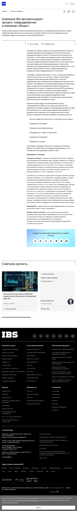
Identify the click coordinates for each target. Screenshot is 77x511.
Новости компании (16, 11)
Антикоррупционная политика (48, 445)
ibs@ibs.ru (9, 457)
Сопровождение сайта (57, 488)
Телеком (29, 365)
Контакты (55, 410)
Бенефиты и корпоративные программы (11, 401)
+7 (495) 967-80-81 (11, 454)
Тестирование (6, 365)
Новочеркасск (67, 468)
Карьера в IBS (6, 391)
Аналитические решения (9, 356)
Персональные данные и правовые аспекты (53, 437)
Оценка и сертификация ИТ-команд (63, 377)
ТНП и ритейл (31, 368)
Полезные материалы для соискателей (10, 420)
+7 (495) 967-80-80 (62, 4)
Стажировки (6, 405)
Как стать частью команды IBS (12, 417)
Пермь (16, 471)
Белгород (26, 468)
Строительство (32, 381)
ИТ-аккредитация (45, 434)
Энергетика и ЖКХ (32, 378)
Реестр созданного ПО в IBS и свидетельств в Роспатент (61, 380)
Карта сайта (43, 458)
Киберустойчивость (8, 378)
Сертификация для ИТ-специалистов (9, 412)
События (29, 397)
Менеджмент (56, 394)
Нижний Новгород (55, 468)
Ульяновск (40, 471)
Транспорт (30, 371)
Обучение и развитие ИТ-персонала (13, 371)
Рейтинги (55, 400)
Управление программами (10, 349)
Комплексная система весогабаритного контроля (60, 368)
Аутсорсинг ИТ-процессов (10, 368)
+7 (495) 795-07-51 (25, 452)
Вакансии (5, 394)
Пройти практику (7, 409)
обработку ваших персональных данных (27, 500)
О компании (55, 391)
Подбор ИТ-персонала (9, 375)
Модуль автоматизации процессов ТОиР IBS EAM (63, 363)
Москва (4, 468)
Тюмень (31, 471)
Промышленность (32, 362)
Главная (4, 11)
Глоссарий (42, 448)
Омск (3, 471)
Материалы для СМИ (33, 404)
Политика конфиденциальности (58, 453)
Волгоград (35, 468)
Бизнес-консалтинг (8, 352)
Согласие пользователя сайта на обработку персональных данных (53, 441)
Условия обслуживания (46, 455)
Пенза (9, 471)
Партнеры (55, 404)
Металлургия (31, 356)
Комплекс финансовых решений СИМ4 (62, 358)
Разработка (5, 362)
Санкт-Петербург (14, 468)
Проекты (29, 391)
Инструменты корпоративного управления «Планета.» (61, 353)
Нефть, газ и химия (33, 359)
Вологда (43, 468)
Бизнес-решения (7, 359)
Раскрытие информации (59, 407)
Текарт (68, 488)
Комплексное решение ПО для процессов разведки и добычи (61, 372)
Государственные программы (36, 352)
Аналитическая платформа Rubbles (63, 349)
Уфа (47, 471)
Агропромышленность (34, 349)
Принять (38, 507)
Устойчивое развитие (8, 381)
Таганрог (23, 471)
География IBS (6, 397)
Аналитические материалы (35, 400)
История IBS (56, 397)
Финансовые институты (34, 375)
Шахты (53, 471)
